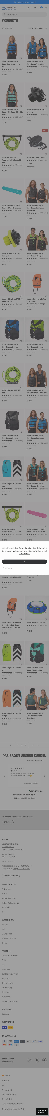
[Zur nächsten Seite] (32, 745)
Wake (4, 960)
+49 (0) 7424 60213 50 (21, 869)
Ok (24, 562)
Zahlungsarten (6, 889)
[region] (24, 776)
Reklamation (6, 907)
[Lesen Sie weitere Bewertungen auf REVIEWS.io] (35, 791)
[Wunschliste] (34, 8)
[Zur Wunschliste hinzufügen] (20, 58)
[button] (4, 776)
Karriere (4, 943)
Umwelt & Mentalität (9, 938)
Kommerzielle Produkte (10, 1001)
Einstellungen (7, 568)
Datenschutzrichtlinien (9, 1094)
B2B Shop (8, 822)
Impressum (5, 1081)
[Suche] (34, 8)
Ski (3, 965)
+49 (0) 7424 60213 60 (22, 866)
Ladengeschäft (7, 934)
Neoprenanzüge (7, 988)
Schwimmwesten (7, 983)
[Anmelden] (29, 8)
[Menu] (45, 8)
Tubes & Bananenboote (10, 956)
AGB (3, 1085)
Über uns (5, 925)
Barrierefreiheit (7, 1099)
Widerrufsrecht (7, 1090)
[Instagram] (30, 1060)
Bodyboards (6, 978)
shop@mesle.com (8, 861)
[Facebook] (37, 1060)
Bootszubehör (6, 997)
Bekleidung (5, 992)
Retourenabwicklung (9, 898)
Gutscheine (5, 1014)
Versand (4, 894)
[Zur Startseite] (9, 8)
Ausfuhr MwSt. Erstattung (10, 903)
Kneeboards (6, 969)
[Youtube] (44, 1060)
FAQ (3, 912)
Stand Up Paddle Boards (10, 974)
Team (3, 929)
